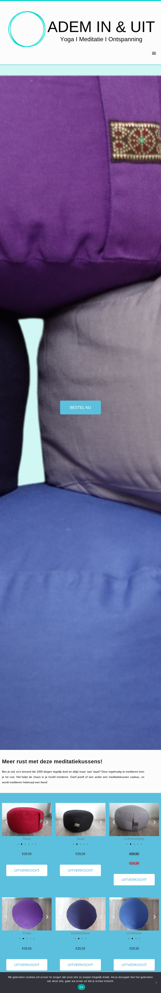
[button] (154, 53)
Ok (81, 987)
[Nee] (156, 983)
